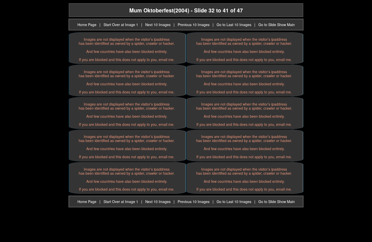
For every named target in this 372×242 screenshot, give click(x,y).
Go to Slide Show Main (276, 24)
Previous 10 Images (194, 24)
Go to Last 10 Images (234, 24)
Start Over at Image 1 (121, 24)
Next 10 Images (158, 24)
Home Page (86, 24)
